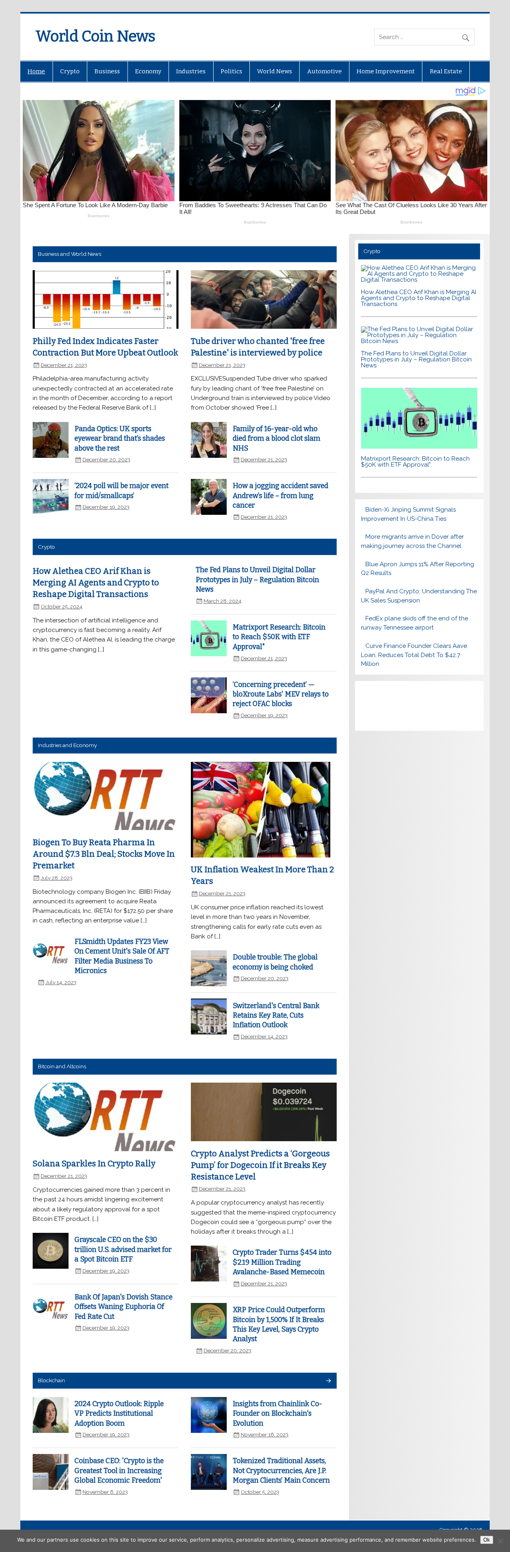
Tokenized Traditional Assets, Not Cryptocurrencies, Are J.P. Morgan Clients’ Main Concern (281, 1471)
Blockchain (51, 1380)
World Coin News (95, 36)
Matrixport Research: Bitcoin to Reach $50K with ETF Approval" (279, 637)
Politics (231, 71)
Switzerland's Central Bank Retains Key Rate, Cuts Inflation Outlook (276, 1016)
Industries (191, 71)
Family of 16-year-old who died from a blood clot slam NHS (276, 439)
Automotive (324, 71)
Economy (148, 71)
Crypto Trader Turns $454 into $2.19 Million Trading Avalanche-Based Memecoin (282, 1262)
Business (107, 71)
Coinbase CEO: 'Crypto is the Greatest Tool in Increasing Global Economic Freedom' (119, 1471)
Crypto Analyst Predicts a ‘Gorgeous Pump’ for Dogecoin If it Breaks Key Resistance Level (260, 1165)
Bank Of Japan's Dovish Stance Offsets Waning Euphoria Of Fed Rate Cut (124, 1307)
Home (36, 71)
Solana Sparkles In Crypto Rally (94, 1163)
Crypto (70, 71)
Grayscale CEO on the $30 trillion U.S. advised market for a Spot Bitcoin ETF (123, 1250)
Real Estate (446, 71)
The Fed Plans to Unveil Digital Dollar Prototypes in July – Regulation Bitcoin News (257, 580)
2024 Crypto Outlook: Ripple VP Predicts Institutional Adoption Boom (119, 1414)
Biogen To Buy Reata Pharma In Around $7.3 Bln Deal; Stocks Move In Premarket (104, 854)
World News (274, 71)
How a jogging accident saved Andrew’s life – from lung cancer (280, 496)
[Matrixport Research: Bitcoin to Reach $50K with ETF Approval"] (419, 446)
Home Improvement (386, 71)
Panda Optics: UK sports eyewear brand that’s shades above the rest (120, 439)
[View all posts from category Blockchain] (328, 1381)
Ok (486, 1540)
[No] (500, 1541)
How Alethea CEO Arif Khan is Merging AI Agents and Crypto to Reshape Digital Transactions (96, 582)
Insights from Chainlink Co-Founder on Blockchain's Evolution (277, 1414)
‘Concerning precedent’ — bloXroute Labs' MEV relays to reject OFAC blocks (281, 694)
